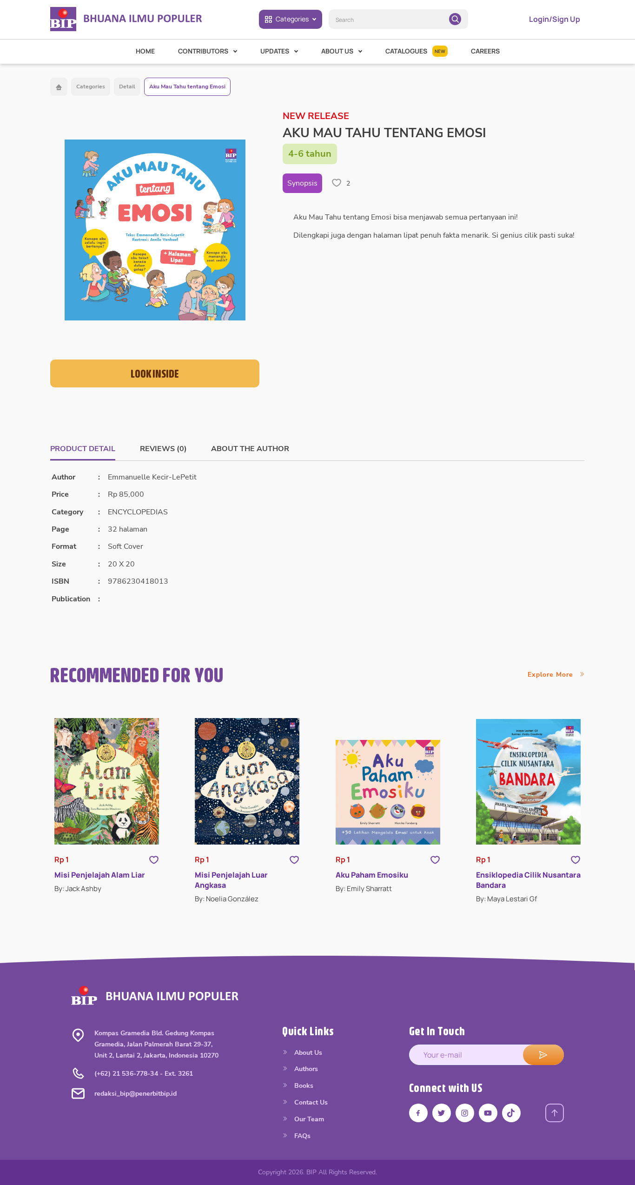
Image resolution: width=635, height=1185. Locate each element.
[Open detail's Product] (106, 781)
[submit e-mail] (543, 1055)
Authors (305, 1069)
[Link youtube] (488, 1113)
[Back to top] (554, 1113)
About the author (250, 449)
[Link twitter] (441, 1113)
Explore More (551, 674)
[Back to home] (58, 87)
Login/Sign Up (554, 19)
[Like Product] (154, 859)
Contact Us (310, 1102)
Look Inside (155, 373)
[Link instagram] (465, 1113)
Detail (127, 86)
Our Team (308, 1119)
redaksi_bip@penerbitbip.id (135, 1093)
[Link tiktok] (511, 1113)
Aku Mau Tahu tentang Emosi (187, 86)
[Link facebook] (418, 1113)
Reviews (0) (163, 449)
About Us (307, 1052)
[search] (455, 19)
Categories (292, 18)
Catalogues (415, 51)
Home (145, 51)
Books (302, 1085)
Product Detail (82, 449)
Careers (485, 51)
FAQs (301, 1136)
